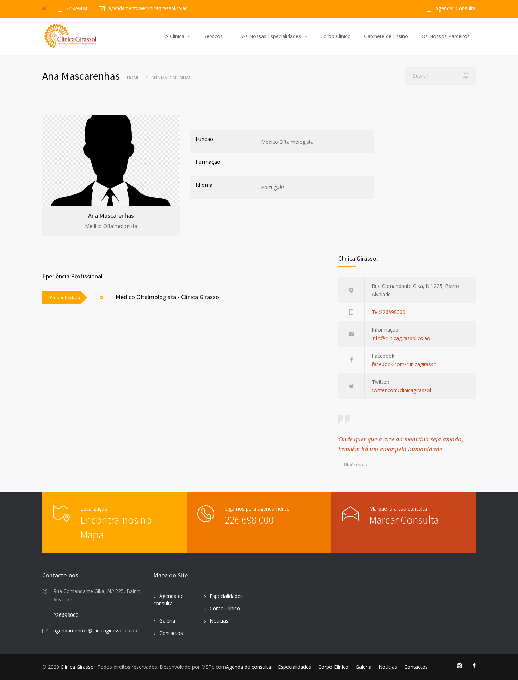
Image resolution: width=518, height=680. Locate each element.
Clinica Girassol (78, 666)
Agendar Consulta (455, 9)
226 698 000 (249, 519)
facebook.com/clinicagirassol (405, 364)
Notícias (219, 620)
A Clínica (174, 36)
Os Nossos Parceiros (445, 36)
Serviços (213, 36)
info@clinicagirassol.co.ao (401, 338)
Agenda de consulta (248, 666)
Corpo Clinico (225, 608)
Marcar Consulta (404, 519)
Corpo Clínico (335, 36)
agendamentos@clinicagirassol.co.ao (95, 630)
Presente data (64, 297)
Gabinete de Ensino (386, 36)
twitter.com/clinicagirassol (401, 390)
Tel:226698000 (388, 312)
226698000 (77, 8)
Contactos (171, 633)
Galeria (167, 620)
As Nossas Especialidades (271, 36)
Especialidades (226, 596)
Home (133, 78)
